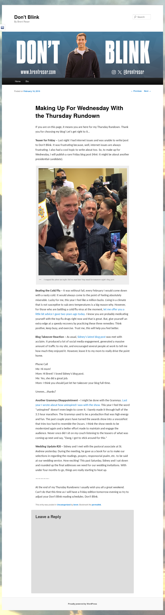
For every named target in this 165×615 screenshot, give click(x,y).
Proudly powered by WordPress (82, 603)
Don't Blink (26, 16)
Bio (27, 81)
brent (75, 504)
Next (147, 91)
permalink (96, 504)
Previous (136, 91)
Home (17, 81)
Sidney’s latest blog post (92, 337)
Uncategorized (63, 504)
